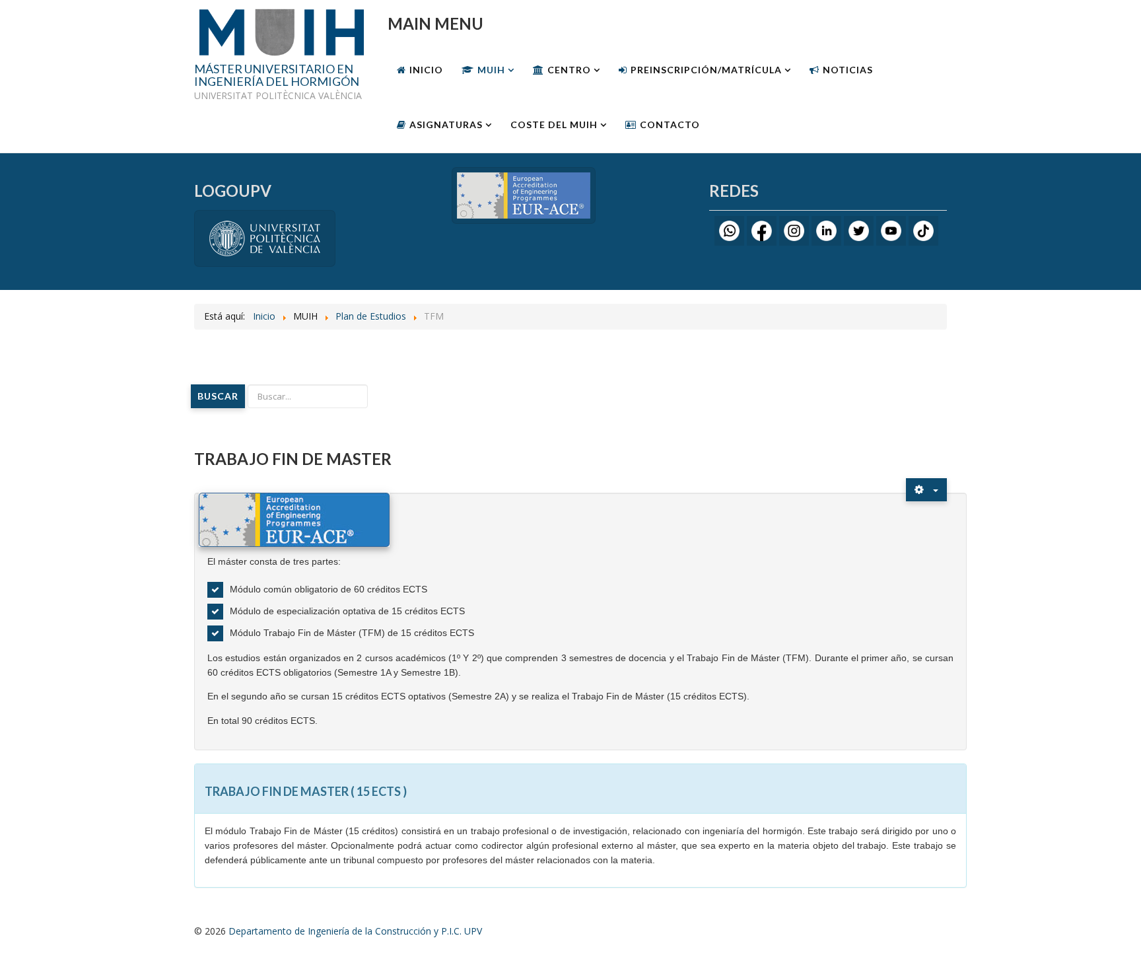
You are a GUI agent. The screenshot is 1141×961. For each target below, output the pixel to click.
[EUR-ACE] (524, 194)
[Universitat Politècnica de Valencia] (264, 237)
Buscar (217, 396)
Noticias (848, 69)
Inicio (426, 69)
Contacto (670, 124)
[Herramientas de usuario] (926, 489)
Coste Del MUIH (554, 124)
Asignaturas (446, 124)
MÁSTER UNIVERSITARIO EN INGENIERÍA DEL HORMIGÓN (276, 76)
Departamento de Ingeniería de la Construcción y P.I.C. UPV (355, 931)
